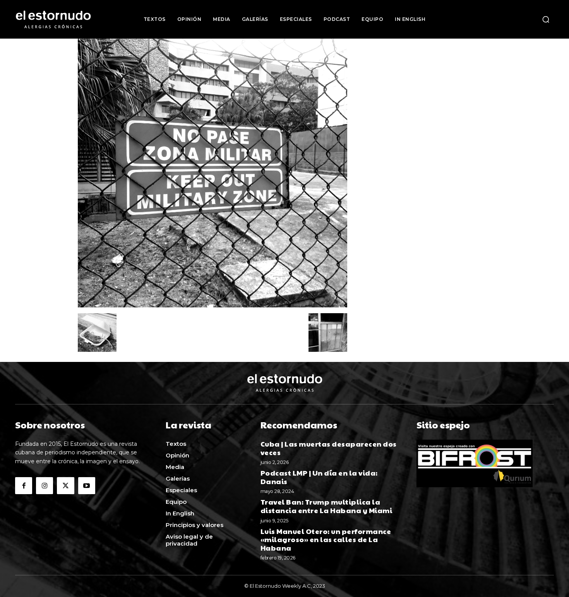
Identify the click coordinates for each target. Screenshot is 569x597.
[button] (546, 19)
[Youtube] (86, 485)
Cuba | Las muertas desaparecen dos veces (329, 448)
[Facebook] (23, 485)
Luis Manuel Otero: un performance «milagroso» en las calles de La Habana (326, 539)
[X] (65, 485)
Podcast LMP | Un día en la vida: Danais (319, 477)
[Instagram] (44, 485)
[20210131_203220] (212, 305)
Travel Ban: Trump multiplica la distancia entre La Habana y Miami (326, 506)
